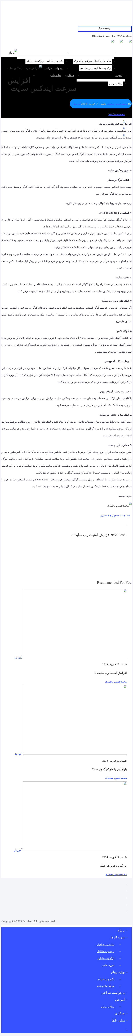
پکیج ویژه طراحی (54, 61)
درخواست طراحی (54, 68)
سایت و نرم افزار (102, 61)
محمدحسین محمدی (117, 103)
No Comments (116, 114)
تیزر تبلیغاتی (86, 68)
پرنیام (119, 52)
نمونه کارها (105, 52)
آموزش (118, 75)
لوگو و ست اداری (102, 68)
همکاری (70, 75)
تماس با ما (56, 75)
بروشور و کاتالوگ (83, 61)
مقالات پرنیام (115, 83)
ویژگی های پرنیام (35, 61)
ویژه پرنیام (57, 52)
